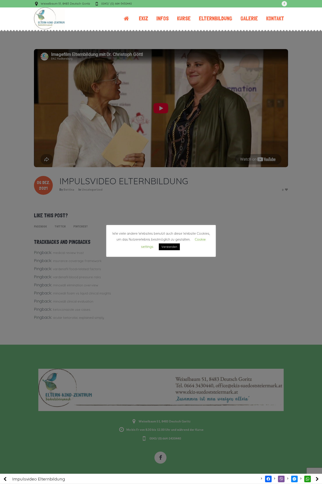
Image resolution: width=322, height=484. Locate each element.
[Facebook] (284, 3)
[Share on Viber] (281, 479)
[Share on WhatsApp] (307, 479)
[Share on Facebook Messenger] (294, 479)
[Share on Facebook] (268, 479)
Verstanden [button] (169, 246)
